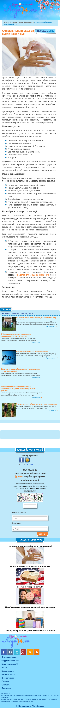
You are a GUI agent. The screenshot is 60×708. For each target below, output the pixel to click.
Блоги (4, 667)
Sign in (42, 534)
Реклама (5, 681)
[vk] (10, 650)
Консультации (8, 671)
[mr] (30, 650)
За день (6, 313)
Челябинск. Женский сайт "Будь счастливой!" (19, 11)
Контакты (6, 684)
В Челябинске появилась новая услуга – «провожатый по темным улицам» (16, 335)
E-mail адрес (16, 523)
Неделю (15, 313)
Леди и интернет (25, 22)
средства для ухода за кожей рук (32, 275)
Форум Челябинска (10, 660)
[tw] (17, 650)
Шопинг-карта (8, 677)
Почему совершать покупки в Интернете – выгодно (30, 630)
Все (31, 313)
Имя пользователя (19, 512)
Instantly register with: (30, 456)
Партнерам (6, 688)
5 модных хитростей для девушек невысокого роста (36, 404)
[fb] (4, 650)
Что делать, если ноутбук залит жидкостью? (30, 545)
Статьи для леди (10, 22)
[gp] (23, 650)
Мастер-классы (8, 674)
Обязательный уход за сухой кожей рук (30, 566)
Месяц (24, 313)
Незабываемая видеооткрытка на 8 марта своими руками (30, 608)
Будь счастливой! (10, 663)
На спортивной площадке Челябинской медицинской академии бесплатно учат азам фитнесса (18, 388)
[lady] (30, 642)
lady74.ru (56, 695)
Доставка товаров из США (30, 586)
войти (19, 476)
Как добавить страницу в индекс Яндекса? (32, 351)
